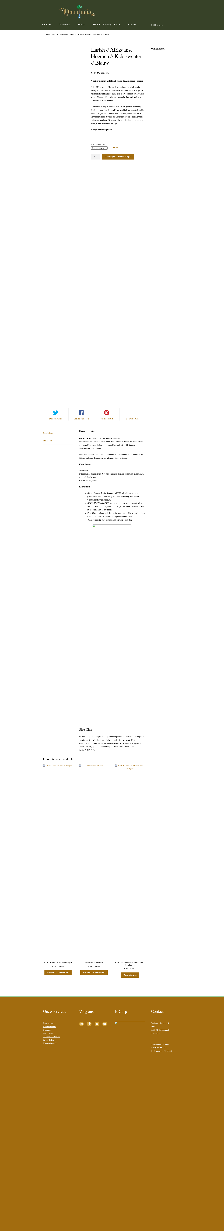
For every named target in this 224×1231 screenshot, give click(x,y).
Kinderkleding (62, 34)
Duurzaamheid (49, 1023)
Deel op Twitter (55, 419)
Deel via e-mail (132, 419)
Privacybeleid (48, 1040)
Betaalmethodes (49, 1026)
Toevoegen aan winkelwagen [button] (58, 972)
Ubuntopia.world (50, 1043)
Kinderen (46, 24)
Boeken (81, 24)
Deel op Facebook (81, 419)
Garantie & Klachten (51, 1037)
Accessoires (64, 24)
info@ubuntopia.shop (160, 1044)
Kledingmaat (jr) (97, 144)
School (96, 24)
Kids (53, 34)
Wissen (115, 148)
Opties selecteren (129, 975)
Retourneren (48, 1033)
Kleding (107, 24)
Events (117, 24)
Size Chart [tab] (47, 441)
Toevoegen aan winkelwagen (118, 156)
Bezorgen (47, 1030)
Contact (132, 24)
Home (48, 34)
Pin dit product (107, 419)
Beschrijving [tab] (48, 433)
